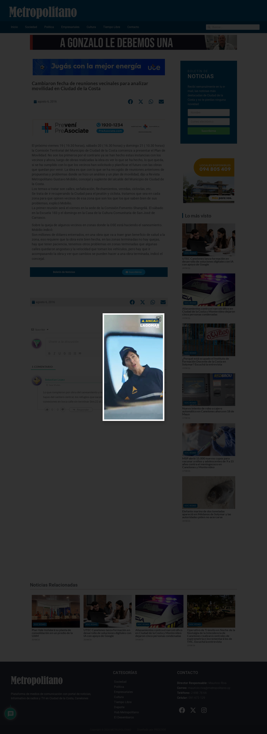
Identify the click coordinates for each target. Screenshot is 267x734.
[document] (133, 367)
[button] (158, 319)
